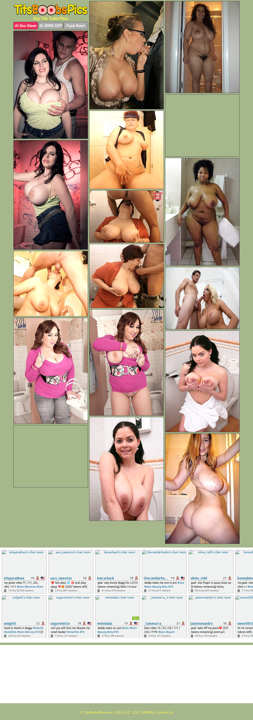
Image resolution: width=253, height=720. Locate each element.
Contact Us (164, 712)
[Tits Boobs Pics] (50, 10)
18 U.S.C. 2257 (128, 712)
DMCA (148, 712)
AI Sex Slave (25, 26)
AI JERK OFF (50, 26)
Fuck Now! (75, 26)
